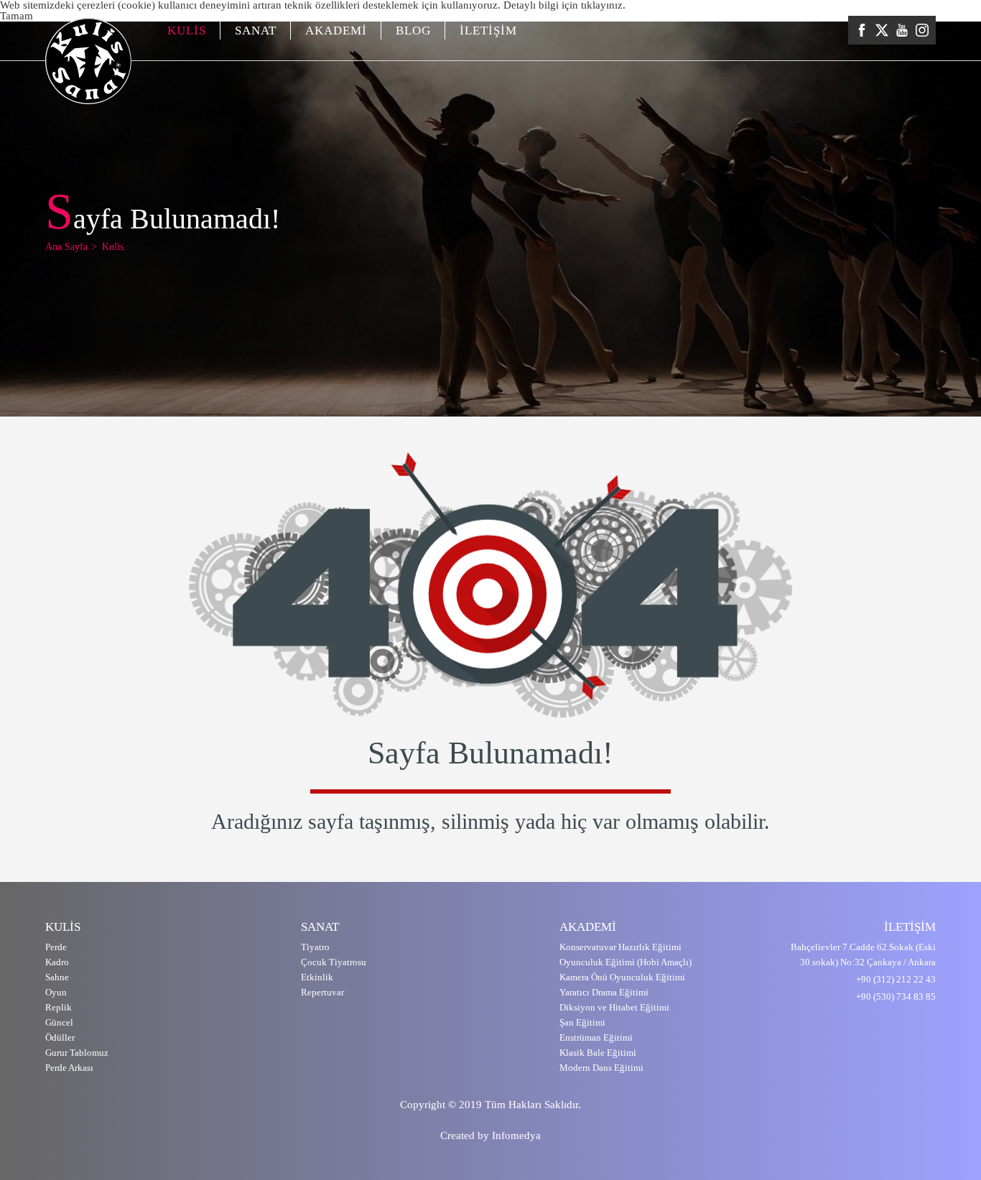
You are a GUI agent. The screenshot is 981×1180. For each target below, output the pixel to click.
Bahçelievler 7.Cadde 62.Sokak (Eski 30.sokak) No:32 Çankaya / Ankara (863, 954)
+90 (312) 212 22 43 (896, 979)
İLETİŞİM (488, 30)
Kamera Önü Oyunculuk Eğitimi (622, 977)
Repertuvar (322, 992)
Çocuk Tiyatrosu (333, 962)
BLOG (413, 30)
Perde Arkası (69, 1067)
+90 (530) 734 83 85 (896, 996)
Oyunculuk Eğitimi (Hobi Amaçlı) (625, 962)
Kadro (57, 962)
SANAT (255, 30)
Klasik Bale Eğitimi (597, 1052)
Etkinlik (317, 977)
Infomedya (516, 1135)
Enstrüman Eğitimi (596, 1037)
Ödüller (60, 1037)
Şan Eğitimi (582, 1022)
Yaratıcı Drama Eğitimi (603, 992)
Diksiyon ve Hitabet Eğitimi (614, 1007)
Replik (58, 1007)
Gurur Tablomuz (76, 1052)
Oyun (56, 992)
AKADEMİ (336, 30)
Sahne (57, 977)
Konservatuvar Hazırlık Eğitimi (620, 947)
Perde (56, 947)
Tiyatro (315, 947)
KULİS (186, 30)
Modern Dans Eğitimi (601, 1067)
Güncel (59, 1022)
